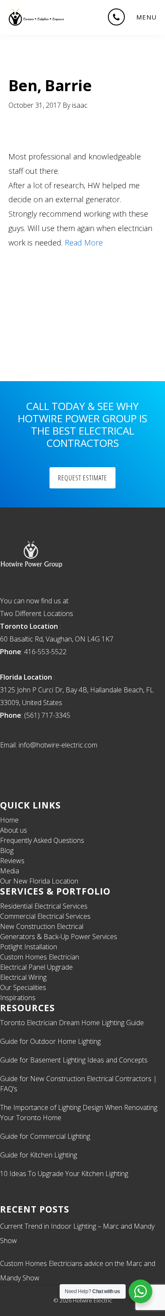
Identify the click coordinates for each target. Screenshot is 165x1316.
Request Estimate (82, 477)
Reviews (12, 860)
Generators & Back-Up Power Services (58, 936)
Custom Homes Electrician (39, 957)
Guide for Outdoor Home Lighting (50, 1041)
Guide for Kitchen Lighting (38, 1155)
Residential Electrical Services (44, 906)
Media (9, 870)
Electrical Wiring (23, 977)
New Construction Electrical (41, 926)
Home (9, 820)
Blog (7, 850)
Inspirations (18, 997)
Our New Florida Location (39, 881)
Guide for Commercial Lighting (45, 1136)
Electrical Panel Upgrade (36, 967)
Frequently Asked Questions (42, 840)
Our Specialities (23, 987)
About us (13, 830)
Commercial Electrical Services (45, 916)
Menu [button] (146, 17)
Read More (84, 242)
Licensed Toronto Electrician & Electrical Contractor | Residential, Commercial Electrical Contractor (36, 17)
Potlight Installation (28, 946)
